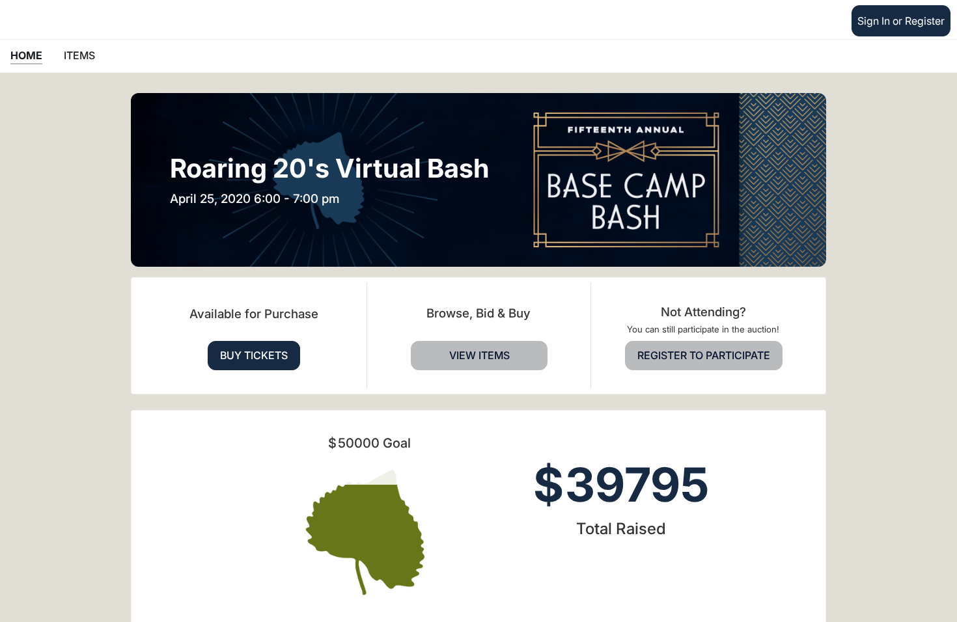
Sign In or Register (901, 20)
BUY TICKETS (254, 355)
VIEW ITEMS (479, 355)
